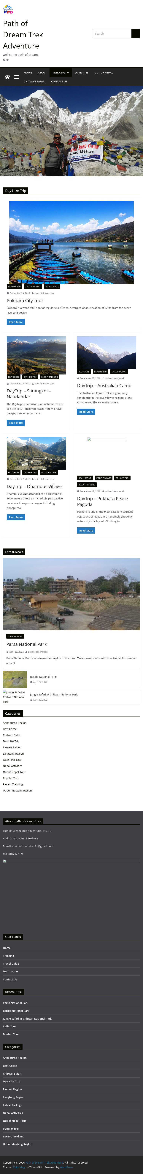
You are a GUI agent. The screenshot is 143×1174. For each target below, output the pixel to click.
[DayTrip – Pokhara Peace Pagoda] (106, 456)
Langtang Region (13, 753)
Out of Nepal (103, 72)
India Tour (9, 1026)
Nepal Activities (12, 766)
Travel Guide (11, 963)
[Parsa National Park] (71, 594)
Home (28, 72)
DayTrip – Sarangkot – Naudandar (29, 393)
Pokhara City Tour (25, 300)
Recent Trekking (49, 377)
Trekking (59, 72)
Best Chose (13, 377)
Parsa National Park (26, 644)
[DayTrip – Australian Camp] (106, 352)
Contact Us (59, 81)
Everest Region (12, 747)
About (42, 72)
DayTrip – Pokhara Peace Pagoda (102, 501)
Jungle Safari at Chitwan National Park (54, 694)
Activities (81, 72)
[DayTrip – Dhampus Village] (36, 453)
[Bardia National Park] (15, 679)
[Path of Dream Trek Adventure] (7, 77)
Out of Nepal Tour (14, 772)
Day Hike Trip (14, 286)
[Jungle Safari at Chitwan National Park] (15, 697)
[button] (67, 72)
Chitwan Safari (34, 81)
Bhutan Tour (11, 1034)
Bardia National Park (43, 676)
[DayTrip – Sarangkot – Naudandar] (36, 355)
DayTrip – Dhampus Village (34, 486)
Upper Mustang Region (17, 790)
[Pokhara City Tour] (71, 242)
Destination (10, 971)
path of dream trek (44, 293)
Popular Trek (52, 286)
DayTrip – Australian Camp (104, 385)
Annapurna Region (14, 723)
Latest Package (33, 286)
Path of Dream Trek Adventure (23, 34)
